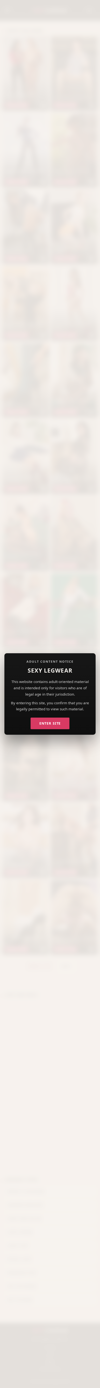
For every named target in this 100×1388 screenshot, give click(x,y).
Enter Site (50, 723)
